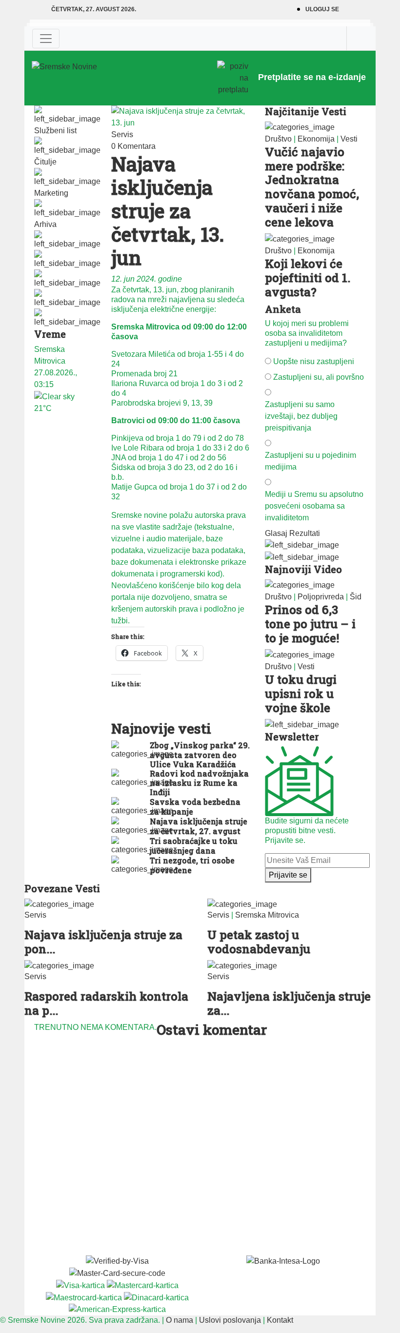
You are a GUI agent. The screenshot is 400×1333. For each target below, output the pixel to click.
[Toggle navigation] (46, 38)
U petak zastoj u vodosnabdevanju (258, 942)
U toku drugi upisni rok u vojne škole (301, 694)
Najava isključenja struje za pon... (103, 942)
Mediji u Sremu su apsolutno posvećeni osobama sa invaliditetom (314, 506)
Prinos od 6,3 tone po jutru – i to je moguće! (310, 624)
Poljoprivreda (321, 597)
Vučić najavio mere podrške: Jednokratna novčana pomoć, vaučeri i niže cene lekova (312, 187)
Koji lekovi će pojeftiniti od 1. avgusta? (307, 278)
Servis (122, 134)
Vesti (349, 139)
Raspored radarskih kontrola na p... (106, 1003)
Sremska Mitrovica (267, 915)
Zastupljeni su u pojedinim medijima (310, 461)
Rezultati (304, 533)
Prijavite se (288, 875)
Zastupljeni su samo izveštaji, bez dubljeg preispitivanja (301, 416)
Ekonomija (316, 139)
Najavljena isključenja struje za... (289, 1003)
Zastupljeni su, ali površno (318, 377)
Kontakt (280, 1320)
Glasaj (276, 533)
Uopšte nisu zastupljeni (313, 361)
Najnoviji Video (303, 569)
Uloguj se (322, 9)
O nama (179, 1320)
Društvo (278, 139)
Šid (355, 597)
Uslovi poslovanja (230, 1320)
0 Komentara (133, 146)
